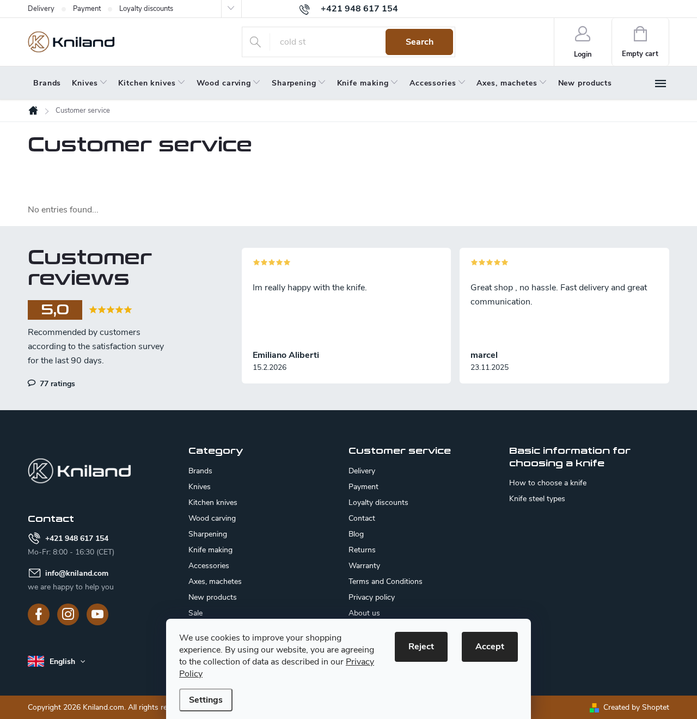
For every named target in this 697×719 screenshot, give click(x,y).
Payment (87, 9)
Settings (206, 700)
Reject (421, 647)
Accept (489, 647)
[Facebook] (39, 614)
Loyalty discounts (146, 9)
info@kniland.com (76, 573)
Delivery (41, 9)
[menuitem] (47, 83)
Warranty (364, 565)
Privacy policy (371, 597)
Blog (356, 534)
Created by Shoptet (636, 707)
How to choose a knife (547, 483)
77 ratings (56, 383)
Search (419, 42)
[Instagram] (68, 614)
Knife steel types (537, 499)
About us (364, 613)
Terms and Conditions (385, 581)
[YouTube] (97, 614)
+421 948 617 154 (76, 538)
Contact (361, 518)
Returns (362, 550)
